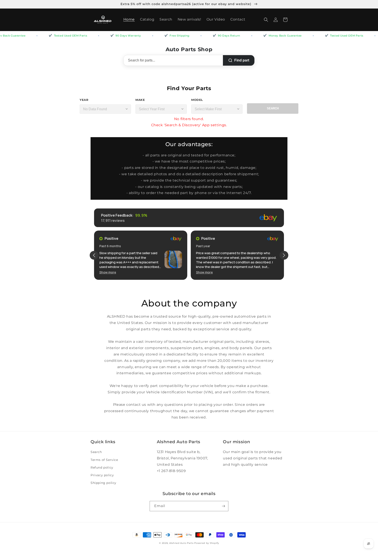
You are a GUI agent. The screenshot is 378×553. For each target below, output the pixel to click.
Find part (241, 60)
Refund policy (102, 467)
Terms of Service (104, 460)
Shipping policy (103, 483)
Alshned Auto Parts (181, 543)
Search (273, 108)
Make (140, 100)
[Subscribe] (223, 506)
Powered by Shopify (206, 543)
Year (84, 100)
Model (197, 100)
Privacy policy (102, 475)
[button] (266, 19)
